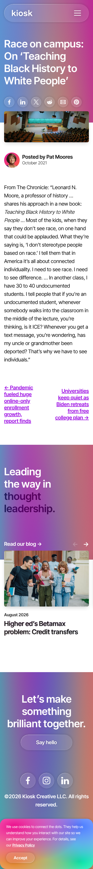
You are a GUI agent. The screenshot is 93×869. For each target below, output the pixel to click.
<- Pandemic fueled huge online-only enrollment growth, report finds (18, 404)
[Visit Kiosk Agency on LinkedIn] (65, 780)
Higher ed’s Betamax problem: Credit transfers (41, 627)
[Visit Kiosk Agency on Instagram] (46, 780)
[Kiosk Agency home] (22, 13)
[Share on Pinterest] (76, 102)
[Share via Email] (63, 102)
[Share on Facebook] (9, 102)
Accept (20, 858)
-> (86, 544)
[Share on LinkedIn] (23, 102)
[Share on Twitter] (36, 102)
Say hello (46, 742)
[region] (46, 844)
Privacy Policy (23, 845)
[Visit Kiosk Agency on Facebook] (28, 780)
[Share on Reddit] (49, 102)
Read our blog (23, 544)
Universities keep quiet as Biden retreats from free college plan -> (72, 404)
